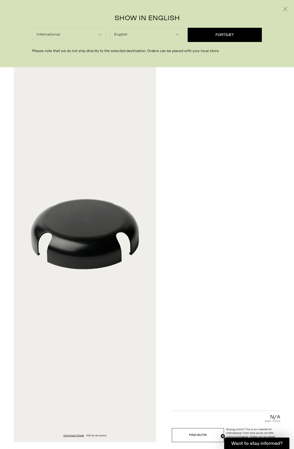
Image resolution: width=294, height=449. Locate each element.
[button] (256, 443)
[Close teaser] (222, 436)
